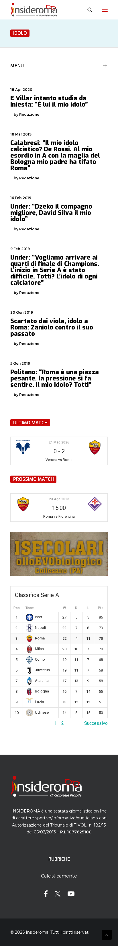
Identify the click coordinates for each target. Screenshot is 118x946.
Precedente (22, 723)
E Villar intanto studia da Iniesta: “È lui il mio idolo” (49, 101)
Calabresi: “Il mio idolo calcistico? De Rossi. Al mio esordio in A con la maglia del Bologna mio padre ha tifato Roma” (55, 155)
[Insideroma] (33, 10)
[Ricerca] (87, 9)
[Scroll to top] (107, 934)
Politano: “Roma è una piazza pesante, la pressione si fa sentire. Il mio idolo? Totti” (54, 378)
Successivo (96, 723)
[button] (105, 9)
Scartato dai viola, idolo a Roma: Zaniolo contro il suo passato (51, 327)
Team (29, 608)
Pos (16, 608)
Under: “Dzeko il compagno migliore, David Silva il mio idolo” (51, 212)
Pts (100, 608)
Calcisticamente (59, 876)
